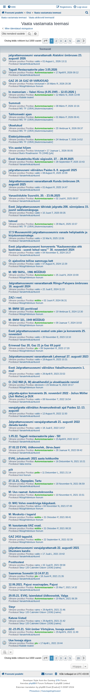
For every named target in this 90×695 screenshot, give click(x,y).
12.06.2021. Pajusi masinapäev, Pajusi (33, 584)
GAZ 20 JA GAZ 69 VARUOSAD (28, 80)
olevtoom (39, 385)
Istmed (13, 221)
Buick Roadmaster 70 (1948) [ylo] (36, 153)
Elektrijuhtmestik (20, 136)
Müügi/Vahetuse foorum (31, 86)
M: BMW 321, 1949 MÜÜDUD (27, 319)
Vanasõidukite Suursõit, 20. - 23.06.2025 (34, 195)
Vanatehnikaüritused (29, 64)
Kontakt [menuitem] (49, 674)
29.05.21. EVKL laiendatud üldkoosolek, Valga (38, 595)
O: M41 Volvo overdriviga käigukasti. (32, 503)
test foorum (25, 475)
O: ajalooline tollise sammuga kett (31, 260)
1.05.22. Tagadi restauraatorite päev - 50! (34, 436)
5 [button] (70, 41)
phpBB (32, 683)
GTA (58, 680)
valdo (37, 61)
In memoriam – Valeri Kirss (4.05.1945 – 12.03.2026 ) (42, 92)
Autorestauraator (44, 72)
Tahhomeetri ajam (20, 114)
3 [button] (61, 41)
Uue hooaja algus (20, 640)
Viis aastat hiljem (20, 147)
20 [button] (78, 41)
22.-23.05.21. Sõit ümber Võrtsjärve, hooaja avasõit (41, 629)
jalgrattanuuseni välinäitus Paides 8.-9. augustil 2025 (43, 170)
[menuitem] (12, 6)
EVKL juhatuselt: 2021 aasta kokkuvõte (34, 458)
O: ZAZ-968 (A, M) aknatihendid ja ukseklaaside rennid (44, 382)
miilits (38, 300)
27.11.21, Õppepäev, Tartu (25, 480)
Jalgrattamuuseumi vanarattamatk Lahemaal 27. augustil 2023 (48, 356)
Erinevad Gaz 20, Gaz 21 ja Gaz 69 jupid (34, 345)
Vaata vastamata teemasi (14, 17)
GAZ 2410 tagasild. (21, 536)
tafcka (38, 506)
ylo (36, 348)
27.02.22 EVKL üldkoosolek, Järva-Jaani (34, 447)
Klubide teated (26, 97)
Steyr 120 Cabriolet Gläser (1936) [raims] (40, 567)
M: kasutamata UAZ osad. (25, 525)
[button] (45, 40)
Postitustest (16, 562)
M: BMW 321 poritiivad (23, 308)
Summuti (15, 103)
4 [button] (65, 41)
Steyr (12, 606)
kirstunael (39, 83)
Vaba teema (25, 464)
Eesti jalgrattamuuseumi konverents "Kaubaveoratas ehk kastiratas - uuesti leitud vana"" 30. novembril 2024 (45, 248)
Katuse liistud (17, 618)
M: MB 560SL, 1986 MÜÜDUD (27, 272)
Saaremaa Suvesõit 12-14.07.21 (29, 573)
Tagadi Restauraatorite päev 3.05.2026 (33, 69)
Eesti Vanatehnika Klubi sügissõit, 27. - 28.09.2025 (41, 159)
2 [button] (56, 41)
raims (37, 565)
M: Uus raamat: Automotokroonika (31, 492)
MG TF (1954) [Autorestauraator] (36, 108)
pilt (11, 469)
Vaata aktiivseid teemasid (41, 17)
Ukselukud (15, 125)
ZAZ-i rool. (15, 297)
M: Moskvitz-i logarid (22, 514)
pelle (37, 472)
